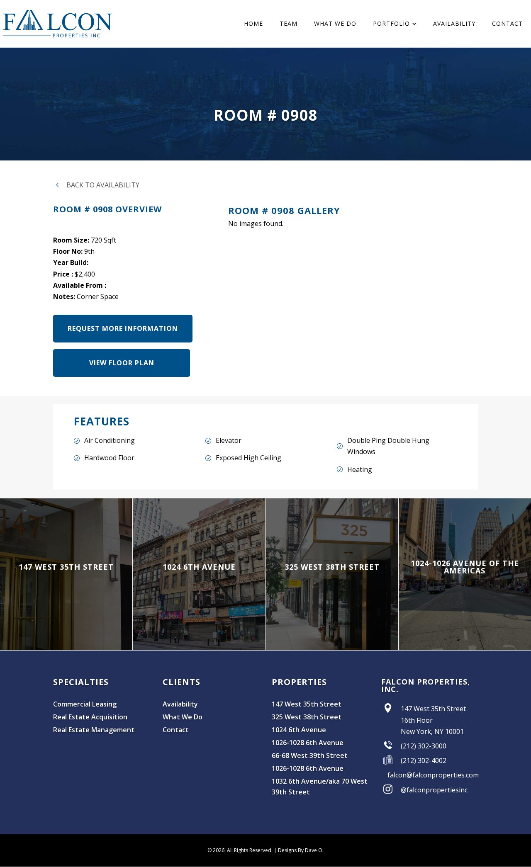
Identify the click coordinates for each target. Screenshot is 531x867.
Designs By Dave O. (301, 850)
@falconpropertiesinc (434, 789)
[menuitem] (253, 24)
